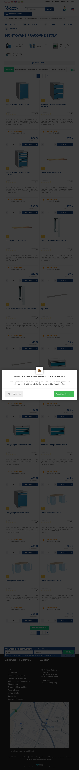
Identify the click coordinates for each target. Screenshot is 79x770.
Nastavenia (16, 394)
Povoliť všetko (61, 394)
